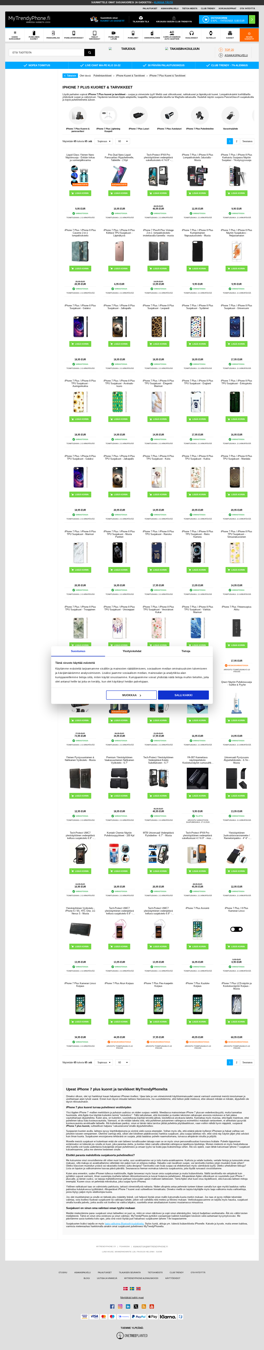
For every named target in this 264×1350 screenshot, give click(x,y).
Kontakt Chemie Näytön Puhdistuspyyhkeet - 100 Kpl (119, 834)
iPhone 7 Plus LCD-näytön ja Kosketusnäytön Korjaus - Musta (237, 986)
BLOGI (87, 1278)
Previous (66, 119)
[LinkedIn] (128, 1306)
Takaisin (71, 75)
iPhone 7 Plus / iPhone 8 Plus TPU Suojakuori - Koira (158, 457)
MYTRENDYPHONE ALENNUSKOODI (141, 1278)
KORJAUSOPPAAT (227, 8)
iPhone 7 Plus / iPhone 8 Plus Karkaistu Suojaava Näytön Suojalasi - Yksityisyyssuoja (236, 157)
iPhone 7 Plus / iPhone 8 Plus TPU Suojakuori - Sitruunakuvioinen (236, 534)
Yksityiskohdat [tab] (132, 650)
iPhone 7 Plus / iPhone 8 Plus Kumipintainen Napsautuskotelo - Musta (197, 233)
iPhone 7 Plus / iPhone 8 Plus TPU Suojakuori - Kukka (197, 457)
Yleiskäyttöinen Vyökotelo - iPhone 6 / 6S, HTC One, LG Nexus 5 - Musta (80, 911)
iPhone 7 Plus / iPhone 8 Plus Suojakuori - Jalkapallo (119, 307)
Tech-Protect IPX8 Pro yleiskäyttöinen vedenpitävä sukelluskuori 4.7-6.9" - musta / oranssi (197, 835)
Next (250, 119)
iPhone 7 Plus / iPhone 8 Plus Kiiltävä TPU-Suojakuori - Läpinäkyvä (119, 233)
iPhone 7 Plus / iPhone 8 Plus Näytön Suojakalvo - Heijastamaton (236, 233)
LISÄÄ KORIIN (82, 268)
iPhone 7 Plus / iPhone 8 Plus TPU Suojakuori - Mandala (236, 457)
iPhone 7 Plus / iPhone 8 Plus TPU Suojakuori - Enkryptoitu (236, 382)
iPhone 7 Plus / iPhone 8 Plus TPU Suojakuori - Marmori (80, 533)
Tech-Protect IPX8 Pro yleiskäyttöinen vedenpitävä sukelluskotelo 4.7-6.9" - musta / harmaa (158, 157)
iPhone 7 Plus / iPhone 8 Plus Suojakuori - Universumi (236, 307)
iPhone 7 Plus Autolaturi (169, 129)
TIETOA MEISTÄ (189, 8)
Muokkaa (129, 695)
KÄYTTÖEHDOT (172, 1278)
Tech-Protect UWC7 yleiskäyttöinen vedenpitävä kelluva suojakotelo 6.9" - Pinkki (119, 911)
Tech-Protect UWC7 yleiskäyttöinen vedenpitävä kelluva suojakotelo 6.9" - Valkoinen (158, 911)
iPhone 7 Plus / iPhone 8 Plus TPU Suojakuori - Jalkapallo (119, 457)
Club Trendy (208, 8)
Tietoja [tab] (186, 650)
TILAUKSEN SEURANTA (130, 1272)
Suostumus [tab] (78, 650)
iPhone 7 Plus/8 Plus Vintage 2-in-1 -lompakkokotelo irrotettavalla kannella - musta (158, 233)
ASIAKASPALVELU (170, 8)
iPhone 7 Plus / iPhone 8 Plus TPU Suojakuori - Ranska (158, 533)
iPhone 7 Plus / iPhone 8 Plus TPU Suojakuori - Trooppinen (80, 608)
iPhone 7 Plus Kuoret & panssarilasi (78, 130)
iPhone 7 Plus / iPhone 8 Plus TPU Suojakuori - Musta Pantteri (119, 534)
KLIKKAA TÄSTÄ (163, 2)
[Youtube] (152, 1306)
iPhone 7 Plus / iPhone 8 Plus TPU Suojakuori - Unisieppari (119, 608)
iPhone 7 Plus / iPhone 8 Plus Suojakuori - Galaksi (80, 307)
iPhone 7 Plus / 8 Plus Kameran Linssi (236, 909)
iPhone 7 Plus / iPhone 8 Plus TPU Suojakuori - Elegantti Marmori (158, 383)
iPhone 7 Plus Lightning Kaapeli (108, 130)
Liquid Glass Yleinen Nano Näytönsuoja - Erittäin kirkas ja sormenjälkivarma (80, 157)
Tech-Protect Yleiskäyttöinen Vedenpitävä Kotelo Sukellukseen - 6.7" (158, 760)
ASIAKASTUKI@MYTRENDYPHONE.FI (150, 1246)
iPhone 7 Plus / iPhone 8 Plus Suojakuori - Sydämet (197, 307)
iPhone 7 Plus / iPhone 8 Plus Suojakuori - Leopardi (158, 307)
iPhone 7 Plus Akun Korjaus (119, 983)
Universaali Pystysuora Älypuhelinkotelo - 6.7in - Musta (236, 760)
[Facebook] (112, 1306)
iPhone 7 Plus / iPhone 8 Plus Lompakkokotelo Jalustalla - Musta (197, 157)
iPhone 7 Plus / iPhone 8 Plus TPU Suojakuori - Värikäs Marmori (197, 609)
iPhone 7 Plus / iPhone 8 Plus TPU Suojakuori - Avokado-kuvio (119, 383)
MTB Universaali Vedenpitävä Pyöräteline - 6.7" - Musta (158, 834)
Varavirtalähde (230, 129)
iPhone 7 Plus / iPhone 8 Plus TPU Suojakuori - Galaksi (80, 457)
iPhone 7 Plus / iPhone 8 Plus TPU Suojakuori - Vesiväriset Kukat (158, 609)
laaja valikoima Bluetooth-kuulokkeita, (124, 1223)
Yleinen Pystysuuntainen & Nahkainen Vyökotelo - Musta (80, 758)
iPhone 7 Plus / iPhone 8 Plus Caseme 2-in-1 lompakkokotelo (80, 233)
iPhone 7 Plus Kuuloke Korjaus (197, 984)
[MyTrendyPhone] (29, 19)
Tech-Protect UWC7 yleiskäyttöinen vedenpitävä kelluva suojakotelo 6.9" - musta (80, 835)
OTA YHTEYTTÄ (247, 8)
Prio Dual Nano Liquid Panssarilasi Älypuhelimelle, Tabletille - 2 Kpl (119, 157)
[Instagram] (120, 1306)
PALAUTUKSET (150, 8)
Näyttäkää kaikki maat (132, 1297)
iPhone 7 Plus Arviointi (197, 908)
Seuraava (247, 141)
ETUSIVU (63, 1272)
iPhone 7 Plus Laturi (139, 129)
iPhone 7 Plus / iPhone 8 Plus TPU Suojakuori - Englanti (197, 382)
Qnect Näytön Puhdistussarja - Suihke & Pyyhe (236, 683)
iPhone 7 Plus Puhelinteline (200, 129)
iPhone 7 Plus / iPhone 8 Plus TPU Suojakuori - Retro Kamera (197, 534)
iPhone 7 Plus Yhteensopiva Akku (236, 608)
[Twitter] (136, 1306)
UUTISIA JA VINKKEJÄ (107, 1278)
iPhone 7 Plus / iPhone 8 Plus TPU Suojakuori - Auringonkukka (80, 383)
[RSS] (144, 1306)
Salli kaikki (183, 695)
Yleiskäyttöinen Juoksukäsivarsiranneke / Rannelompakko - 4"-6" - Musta (236, 835)
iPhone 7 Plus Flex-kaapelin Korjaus (158, 984)
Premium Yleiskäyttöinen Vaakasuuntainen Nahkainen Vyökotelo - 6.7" (119, 760)
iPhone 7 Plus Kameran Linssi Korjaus (80, 984)
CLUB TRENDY (177, 1272)
